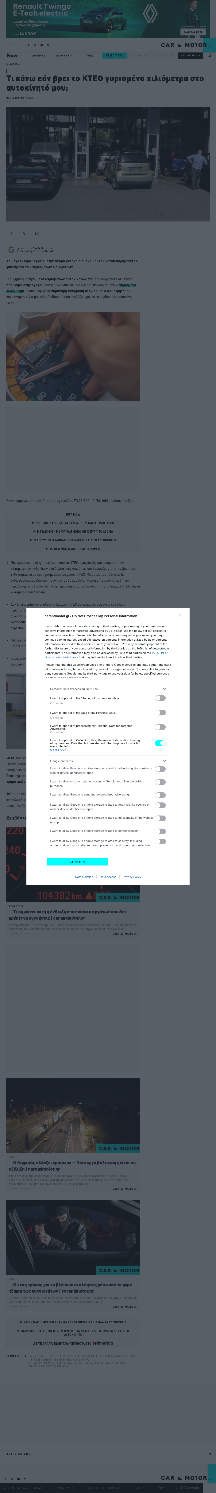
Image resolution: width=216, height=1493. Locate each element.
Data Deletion (84, 877)
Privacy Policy (132, 877)
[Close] (181, 616)
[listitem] (108, 689)
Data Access (108, 877)
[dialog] (108, 746)
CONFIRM (77, 862)
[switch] (160, 698)
